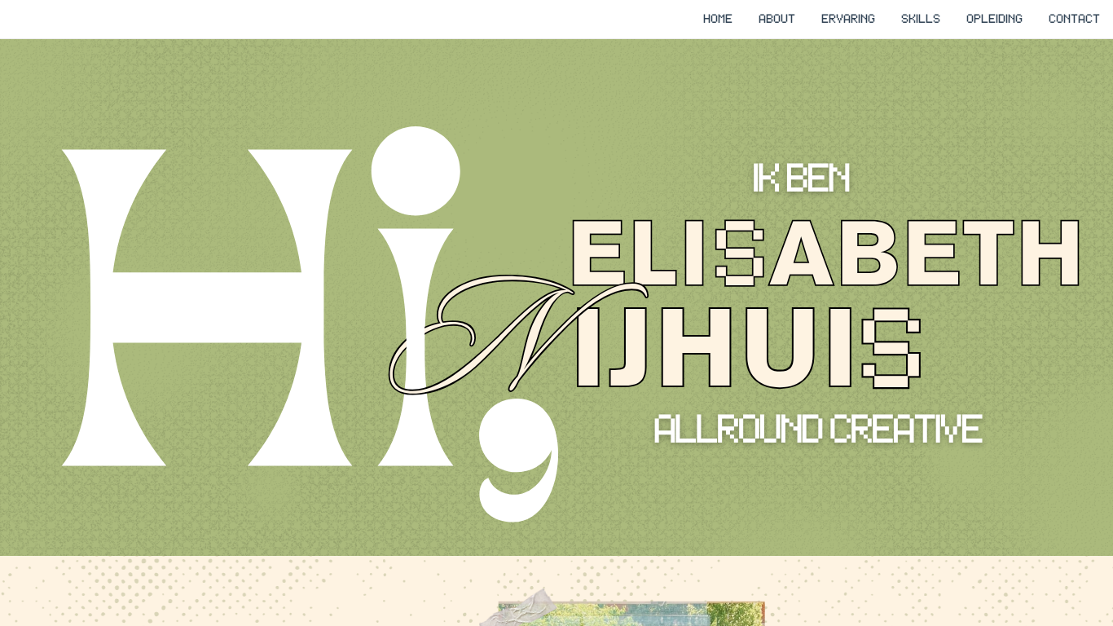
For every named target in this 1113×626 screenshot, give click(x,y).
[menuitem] (717, 18)
